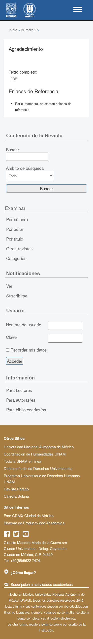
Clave (11, 337)
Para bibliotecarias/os (26, 409)
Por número (17, 219)
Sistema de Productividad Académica (34, 522)
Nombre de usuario (23, 325)
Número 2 (28, 29)
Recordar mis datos (28, 350)
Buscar (12, 150)
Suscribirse (16, 295)
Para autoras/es (20, 400)
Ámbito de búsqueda (25, 168)
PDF (13, 78)
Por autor (14, 229)
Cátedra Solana (16, 496)
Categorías (16, 258)
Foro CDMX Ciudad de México (29, 515)
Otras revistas (19, 248)
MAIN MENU (77, 9)
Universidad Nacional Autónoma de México (39, 446)
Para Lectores (19, 390)
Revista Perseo (16, 488)
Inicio (13, 29)
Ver (9, 286)
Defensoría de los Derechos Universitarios (38, 468)
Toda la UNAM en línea (22, 461)
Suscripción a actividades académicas (42, 584)
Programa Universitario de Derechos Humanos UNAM (42, 478)
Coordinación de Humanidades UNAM (35, 453)
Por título (14, 239)
